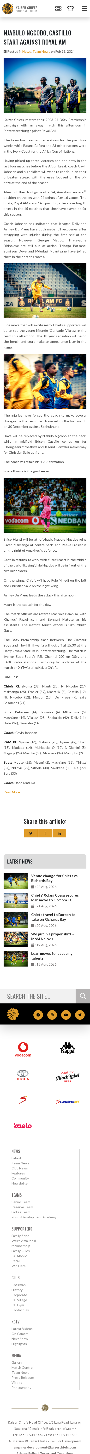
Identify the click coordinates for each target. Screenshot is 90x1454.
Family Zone (20, 1236)
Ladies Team (21, 1212)
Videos (17, 1382)
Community (20, 1178)
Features (18, 1173)
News (26, 51)
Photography (21, 1387)
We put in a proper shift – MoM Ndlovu (52, 936)
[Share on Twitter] (31, 833)
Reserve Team (22, 1207)
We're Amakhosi (24, 1241)
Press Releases (23, 1377)
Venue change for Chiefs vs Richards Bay (54, 878)
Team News (41, 51)
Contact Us (20, 1310)
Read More (12, 792)
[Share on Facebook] (45, 833)
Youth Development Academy (34, 1217)
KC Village (19, 1300)
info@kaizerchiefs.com (57, 1429)
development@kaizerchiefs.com (51, 1447)
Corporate (19, 1295)
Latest (16, 1158)
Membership (21, 1246)
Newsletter (20, 1183)
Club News (20, 1168)
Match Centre (22, 1367)
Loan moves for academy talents (51, 955)
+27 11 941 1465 (30, 1435)
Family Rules (21, 1251)
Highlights (19, 1344)
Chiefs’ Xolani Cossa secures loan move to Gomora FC (55, 897)
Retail (16, 1261)
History (17, 1290)
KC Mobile (19, 1256)
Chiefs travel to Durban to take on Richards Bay (53, 917)
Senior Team (21, 1202)
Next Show (20, 1339)
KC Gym (18, 1305)
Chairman (19, 1285)
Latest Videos (22, 1329)
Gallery (17, 1362)
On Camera (20, 1334)
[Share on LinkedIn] (59, 833)
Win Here (19, 1266)
